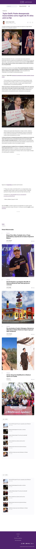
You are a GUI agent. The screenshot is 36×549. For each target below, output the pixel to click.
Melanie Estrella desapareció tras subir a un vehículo (17, 429)
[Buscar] (8, 6)
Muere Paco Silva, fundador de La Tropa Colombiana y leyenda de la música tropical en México (20, 236)
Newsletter (4, 208)
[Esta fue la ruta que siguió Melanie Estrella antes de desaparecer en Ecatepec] (5, 431)
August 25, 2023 (15, 199)
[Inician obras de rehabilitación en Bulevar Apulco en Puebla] (18, 399)
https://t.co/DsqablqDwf (21, 194)
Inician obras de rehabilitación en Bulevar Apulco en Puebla (19, 375)
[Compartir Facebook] (28, 22)
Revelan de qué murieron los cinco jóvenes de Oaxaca (17, 446)
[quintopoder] (26, 2)
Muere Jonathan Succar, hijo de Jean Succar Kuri (17, 440)
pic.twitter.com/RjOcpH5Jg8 (9, 196)
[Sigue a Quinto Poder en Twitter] (24, 543)
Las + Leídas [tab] (5, 419)
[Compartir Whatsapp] (32, 22)
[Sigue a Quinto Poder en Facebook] (23, 543)
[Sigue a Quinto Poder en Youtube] (28, 543)
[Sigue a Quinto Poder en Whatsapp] (21, 543)
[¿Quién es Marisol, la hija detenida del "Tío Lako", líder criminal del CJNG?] (5, 437)
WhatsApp (4, 207)
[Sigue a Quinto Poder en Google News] (32, 543)
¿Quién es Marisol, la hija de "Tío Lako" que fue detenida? (18, 435)
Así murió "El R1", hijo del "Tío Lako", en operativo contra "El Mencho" (20, 423)
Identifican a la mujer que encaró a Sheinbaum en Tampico (18, 452)
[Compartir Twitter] (30, 22)
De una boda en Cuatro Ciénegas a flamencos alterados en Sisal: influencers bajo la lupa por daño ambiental (20, 329)
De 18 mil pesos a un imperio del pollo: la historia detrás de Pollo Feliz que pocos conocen (18, 283)
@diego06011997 (13, 194)
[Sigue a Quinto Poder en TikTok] (29, 543)
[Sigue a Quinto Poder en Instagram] (26, 543)
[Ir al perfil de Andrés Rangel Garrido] (4, 22)
